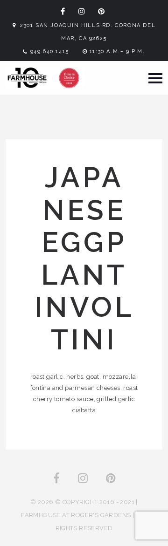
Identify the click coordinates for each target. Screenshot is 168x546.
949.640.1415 (49, 51)
